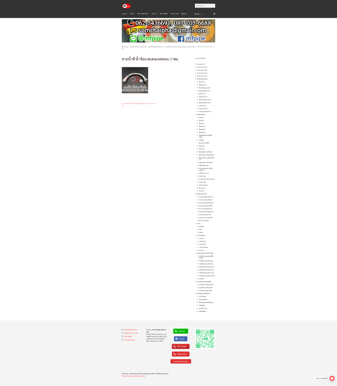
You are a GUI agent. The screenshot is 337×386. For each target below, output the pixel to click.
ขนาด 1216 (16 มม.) (202, 67)
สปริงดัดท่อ (202, 305)
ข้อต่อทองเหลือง (201, 114)
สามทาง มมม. (202, 182)
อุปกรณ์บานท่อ (203, 308)
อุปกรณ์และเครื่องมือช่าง (203, 293)
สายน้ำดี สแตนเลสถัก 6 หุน (206, 264)
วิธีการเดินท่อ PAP (143, 14)
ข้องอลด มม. (202, 132)
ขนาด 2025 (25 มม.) (202, 73)
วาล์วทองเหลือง (201, 235)
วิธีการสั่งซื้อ (164, 14)
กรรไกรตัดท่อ (202, 296)
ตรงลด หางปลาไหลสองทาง (206, 211)
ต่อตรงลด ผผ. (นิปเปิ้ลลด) (205, 152)
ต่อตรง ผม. (202, 146)
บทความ (154, 14)
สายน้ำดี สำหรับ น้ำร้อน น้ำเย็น (138, 46)
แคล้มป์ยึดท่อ (202, 311)
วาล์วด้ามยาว (202, 241)
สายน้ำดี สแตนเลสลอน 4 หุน (155, 46)
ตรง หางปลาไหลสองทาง (205, 208)
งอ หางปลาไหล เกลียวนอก (206, 197)
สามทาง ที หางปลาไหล (205, 214)
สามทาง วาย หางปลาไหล (205, 217)
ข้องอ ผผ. (201, 117)
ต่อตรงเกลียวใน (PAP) (204, 102)
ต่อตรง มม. (202, 149)
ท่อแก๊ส (201, 232)
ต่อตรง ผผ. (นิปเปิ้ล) (204, 143)
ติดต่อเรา (184, 14)
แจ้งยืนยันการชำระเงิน (131, 333)
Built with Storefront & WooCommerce (133, 376)
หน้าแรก (124, 14)
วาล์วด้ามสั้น (202, 244)
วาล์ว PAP (201, 238)
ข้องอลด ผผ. (202, 126)
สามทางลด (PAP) (203, 108)
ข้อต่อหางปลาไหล (202, 194)
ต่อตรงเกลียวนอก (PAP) (205, 99)
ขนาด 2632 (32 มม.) (202, 76)
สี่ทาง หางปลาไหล (204, 220)
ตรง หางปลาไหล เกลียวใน (206, 206)
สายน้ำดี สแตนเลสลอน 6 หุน (206, 272)
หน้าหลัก (126, 46)
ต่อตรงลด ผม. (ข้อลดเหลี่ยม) (206, 155)
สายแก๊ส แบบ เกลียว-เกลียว (206, 284)
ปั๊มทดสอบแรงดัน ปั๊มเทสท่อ (206, 302)
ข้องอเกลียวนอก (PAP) (205, 88)
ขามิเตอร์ (201, 140)
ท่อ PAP (199, 223)
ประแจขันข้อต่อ (203, 299)
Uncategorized (201, 64)
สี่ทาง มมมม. (202, 188)
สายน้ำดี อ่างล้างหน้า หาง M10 (207, 275)
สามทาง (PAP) (202, 105)
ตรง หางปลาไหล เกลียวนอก (206, 203)
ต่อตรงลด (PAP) (203, 96)
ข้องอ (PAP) (202, 82)
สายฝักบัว (201, 278)
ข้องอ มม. (201, 123)
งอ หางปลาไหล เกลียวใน (205, 200)
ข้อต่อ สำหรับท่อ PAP (202, 79)
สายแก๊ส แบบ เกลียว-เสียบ (206, 287)
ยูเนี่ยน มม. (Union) (204, 173)
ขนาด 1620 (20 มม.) (202, 70)
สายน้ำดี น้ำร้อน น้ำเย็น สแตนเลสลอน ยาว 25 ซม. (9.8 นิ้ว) (179, 46)
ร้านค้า (132, 14)
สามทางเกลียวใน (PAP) (205, 111)
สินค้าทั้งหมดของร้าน (130, 329)
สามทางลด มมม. (203, 185)
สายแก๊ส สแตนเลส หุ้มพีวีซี (204, 281)
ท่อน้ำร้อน (201, 226)
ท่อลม (200, 229)
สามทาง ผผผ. (202, 176)
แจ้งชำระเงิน (174, 14)
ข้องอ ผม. (201, 120)
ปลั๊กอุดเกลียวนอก (203, 165)
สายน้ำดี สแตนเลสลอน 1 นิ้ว (206, 267)
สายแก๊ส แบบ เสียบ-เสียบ (205, 290)
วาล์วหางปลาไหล (203, 247)
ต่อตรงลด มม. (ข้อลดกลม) (206, 162)
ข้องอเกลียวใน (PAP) (204, 91)
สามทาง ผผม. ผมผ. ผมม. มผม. (207, 179)
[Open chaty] (332, 378)
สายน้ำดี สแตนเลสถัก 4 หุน (206, 261)
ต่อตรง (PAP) (202, 93)
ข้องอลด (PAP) (203, 85)
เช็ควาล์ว (201, 191)
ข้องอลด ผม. (202, 129)
